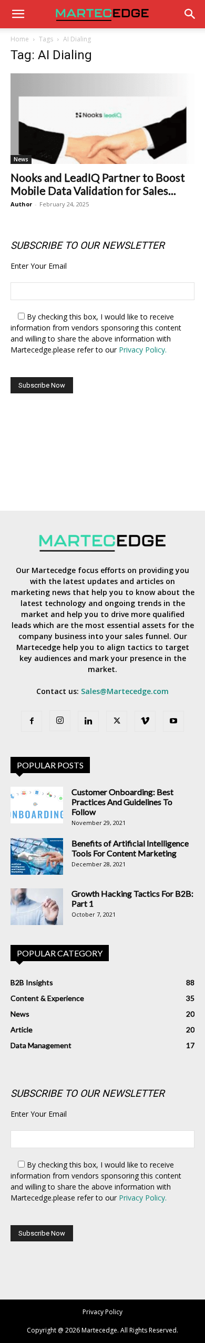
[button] (18, 14)
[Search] (190, 14)
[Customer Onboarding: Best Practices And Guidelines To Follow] (37, 805)
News (21, 159)
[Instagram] (59, 720)
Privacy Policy (102, 1311)
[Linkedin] (88, 721)
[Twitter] (116, 721)
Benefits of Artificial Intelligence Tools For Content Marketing (130, 848)
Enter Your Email (39, 266)
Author (21, 204)
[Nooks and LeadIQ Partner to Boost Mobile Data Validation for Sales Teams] (102, 118)
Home (20, 39)
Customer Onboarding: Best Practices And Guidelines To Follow (122, 802)
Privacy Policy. (143, 350)
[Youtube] (173, 721)
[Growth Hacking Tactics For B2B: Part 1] (37, 906)
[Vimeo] (145, 721)
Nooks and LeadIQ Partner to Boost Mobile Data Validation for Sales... (98, 184)
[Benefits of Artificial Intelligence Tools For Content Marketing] (37, 856)
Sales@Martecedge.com (125, 691)
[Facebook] (31, 721)
